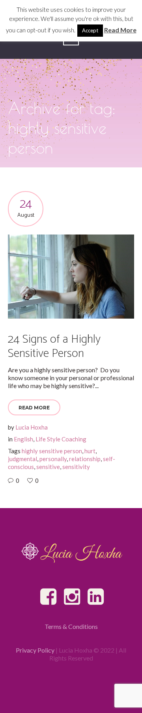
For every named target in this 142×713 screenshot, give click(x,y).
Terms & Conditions (71, 626)
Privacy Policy (35, 650)
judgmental (22, 458)
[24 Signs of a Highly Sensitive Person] (71, 277)
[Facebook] (49, 597)
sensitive (48, 466)
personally (53, 458)
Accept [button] (90, 30)
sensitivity (76, 466)
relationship (85, 458)
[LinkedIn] (96, 597)
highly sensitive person (52, 450)
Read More (34, 408)
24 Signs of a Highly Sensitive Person (54, 346)
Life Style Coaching (61, 439)
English (23, 439)
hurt (89, 450)
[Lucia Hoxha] (71, 552)
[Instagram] (72, 597)
